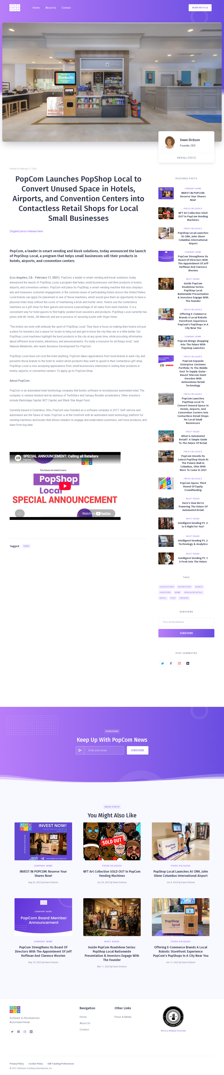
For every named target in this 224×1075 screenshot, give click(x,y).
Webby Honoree (177, 1030)
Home (36, 7)
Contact (66, 7)
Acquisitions (167, 587)
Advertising (184, 587)
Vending (184, 598)
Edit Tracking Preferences (61, 1064)
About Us (50, 7)
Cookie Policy (36, 1064)
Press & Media (123, 1017)
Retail (163, 598)
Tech (173, 598)
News (26, 546)
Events (199, 587)
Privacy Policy (17, 1064)
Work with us (200, 7)
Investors (165, 592)
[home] (16, 7)
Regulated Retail (193, 592)
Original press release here (26, 231)
